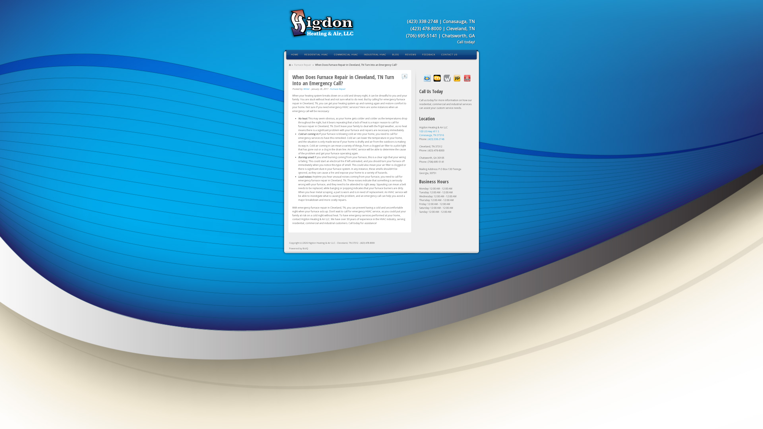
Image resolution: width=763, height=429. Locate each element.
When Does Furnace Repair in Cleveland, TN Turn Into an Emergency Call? (343, 80)
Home (294, 54)
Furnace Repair (302, 65)
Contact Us (449, 54)
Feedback (428, 54)
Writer (306, 88)
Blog (395, 54)
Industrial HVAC (375, 54)
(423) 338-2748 (422, 21)
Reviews (410, 54)
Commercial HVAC (346, 54)
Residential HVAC (316, 54)
